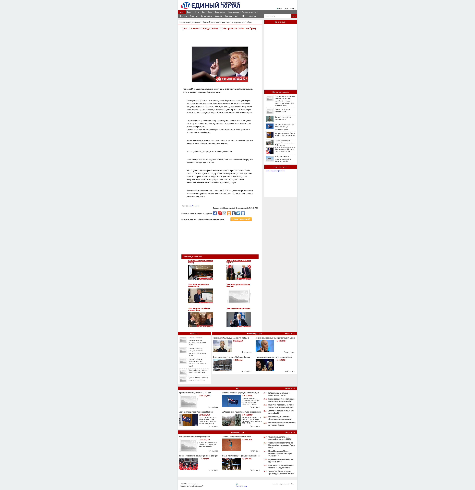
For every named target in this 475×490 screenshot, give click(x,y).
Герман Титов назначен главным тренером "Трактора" (198, 456)
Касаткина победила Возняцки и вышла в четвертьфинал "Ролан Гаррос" (236, 436)
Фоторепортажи (220, 12)
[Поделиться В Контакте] (243, 213)
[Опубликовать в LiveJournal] (224, 213)
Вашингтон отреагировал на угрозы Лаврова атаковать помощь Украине (281, 406)
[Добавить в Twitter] (238, 213)
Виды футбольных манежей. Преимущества (194, 436)
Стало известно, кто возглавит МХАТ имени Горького (231, 357)
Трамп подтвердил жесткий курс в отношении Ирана (199, 309)
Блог (203, 12)
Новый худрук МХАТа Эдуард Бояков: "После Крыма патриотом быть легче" (231, 338)
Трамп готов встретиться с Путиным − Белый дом (238, 285)
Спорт (237, 16)
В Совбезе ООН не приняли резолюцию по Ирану (200, 262)
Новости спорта (237, 432)
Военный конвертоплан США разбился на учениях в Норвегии (282, 423)
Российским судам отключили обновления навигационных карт (280, 417)
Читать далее (247, 352)
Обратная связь (284, 484)
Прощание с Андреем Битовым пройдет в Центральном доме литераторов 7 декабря (275, 338)
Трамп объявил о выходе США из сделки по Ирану (198, 285)
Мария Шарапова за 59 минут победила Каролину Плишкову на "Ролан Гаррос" (280, 453)
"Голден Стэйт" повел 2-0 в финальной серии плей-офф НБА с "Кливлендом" (241, 456)
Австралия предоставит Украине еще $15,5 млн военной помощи (285, 134)
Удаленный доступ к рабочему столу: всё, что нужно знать (198, 371)
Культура (228, 16)
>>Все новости (290, 333)
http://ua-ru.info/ (194, 206)
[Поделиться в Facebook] (215, 213)
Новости (189, 12)
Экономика (194, 16)
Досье (210, 12)
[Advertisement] (220, 37)
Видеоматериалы (233, 12)
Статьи (197, 12)
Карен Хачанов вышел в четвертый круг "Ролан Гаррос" (280, 460)
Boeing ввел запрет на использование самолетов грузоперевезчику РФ (283, 159)
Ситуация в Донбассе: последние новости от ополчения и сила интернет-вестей (197, 341)
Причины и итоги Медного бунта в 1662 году (195, 392)
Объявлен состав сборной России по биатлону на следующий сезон (281, 466)
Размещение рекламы (249, 12)
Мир (243, 16)
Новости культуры (254, 333)
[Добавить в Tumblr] (234, 213)
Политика (183, 16)
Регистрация (290, 8)
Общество (218, 16)
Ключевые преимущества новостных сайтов (283, 118)
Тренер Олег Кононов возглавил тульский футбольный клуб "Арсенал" (281, 472)
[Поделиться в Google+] (220, 213)
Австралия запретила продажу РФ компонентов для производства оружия (284, 126)
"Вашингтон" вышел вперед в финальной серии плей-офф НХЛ (279, 438)
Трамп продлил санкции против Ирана (238, 308)
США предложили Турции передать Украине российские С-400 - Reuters (284, 142)
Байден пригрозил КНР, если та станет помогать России (284, 150)
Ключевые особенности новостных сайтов (282, 110)
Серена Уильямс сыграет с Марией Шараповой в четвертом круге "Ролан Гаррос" (281, 445)
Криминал (252, 16)
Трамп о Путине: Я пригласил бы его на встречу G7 (238, 262)
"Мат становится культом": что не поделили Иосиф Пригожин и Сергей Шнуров (274, 357)
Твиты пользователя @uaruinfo (275, 171)
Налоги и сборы (206, 16)
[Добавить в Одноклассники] (229, 213)
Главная (182, 12)
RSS (292, 484)
